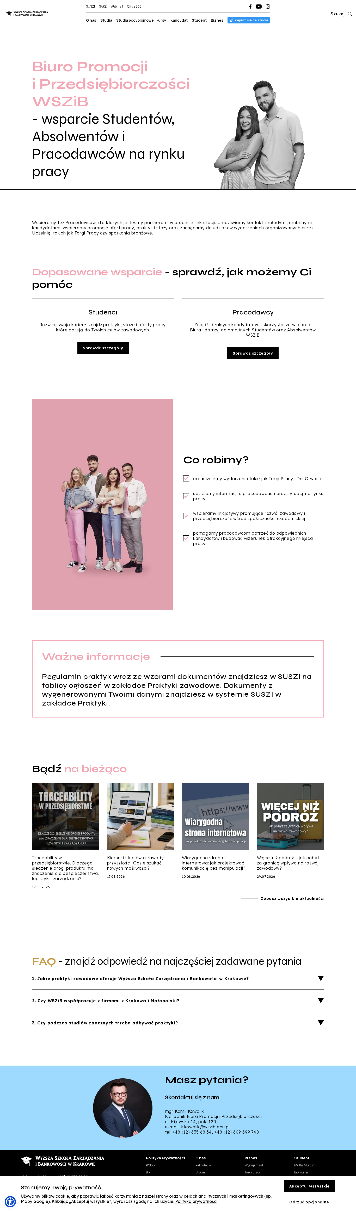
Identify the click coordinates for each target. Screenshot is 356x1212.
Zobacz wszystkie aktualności (292, 898)
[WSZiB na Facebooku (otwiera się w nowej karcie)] (250, 6)
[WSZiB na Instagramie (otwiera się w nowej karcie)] (268, 6)
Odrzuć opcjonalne (309, 1202)
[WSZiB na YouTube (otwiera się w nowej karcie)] (259, 6)
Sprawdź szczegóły (103, 348)
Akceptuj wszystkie (309, 1186)
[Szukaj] (349, 14)
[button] (10, 1201)
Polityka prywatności (196, 1201)
